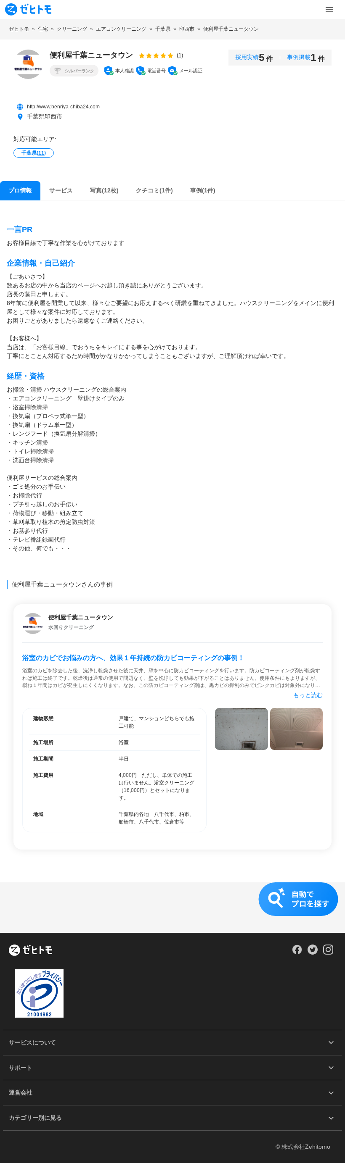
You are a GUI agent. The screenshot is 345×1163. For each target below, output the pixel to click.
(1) (180, 55)
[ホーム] (30, 951)
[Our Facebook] (297, 952)
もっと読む (308, 695)
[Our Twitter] (312, 952)
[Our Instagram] (328, 952)
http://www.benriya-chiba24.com (63, 107)
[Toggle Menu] (329, 9)
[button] (172, 907)
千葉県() (33, 153)
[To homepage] (28, 9)
